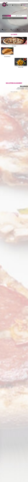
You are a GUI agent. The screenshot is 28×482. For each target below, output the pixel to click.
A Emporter (19, 15)
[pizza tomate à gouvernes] (17, 29)
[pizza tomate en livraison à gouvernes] (2, 29)
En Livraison (7, 15)
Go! (25, 18)
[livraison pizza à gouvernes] (4, 3)
